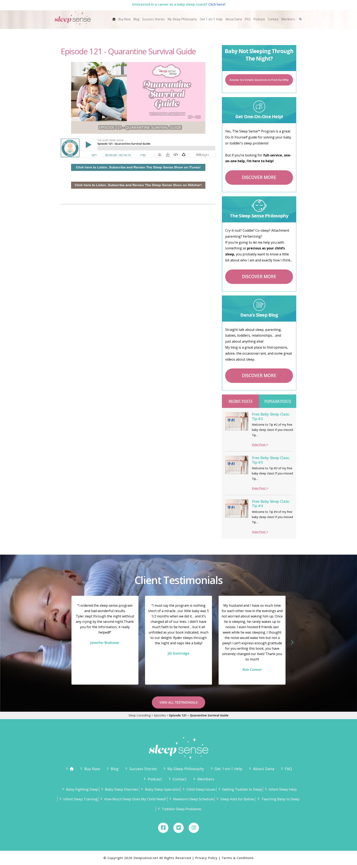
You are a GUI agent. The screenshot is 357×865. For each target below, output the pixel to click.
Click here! (216, 4)
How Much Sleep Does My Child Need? (135, 799)
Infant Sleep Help (283, 789)
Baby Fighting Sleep (82, 789)
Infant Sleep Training (80, 799)
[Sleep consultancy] (114, 21)
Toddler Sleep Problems (181, 809)
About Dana (263, 768)
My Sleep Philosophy (185, 768)
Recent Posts (240, 401)
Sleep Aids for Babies (237, 799)
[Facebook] (163, 828)
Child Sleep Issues (200, 789)
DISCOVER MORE (259, 177)
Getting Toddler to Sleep (242, 789)
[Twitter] (178, 828)
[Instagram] (194, 828)
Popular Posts (277, 401)
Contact (180, 779)
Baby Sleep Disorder (121, 789)
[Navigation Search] (299, 21)
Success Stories (143, 768)
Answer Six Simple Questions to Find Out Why (259, 80)
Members (205, 779)
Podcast (155, 779)
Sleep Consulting (140, 715)
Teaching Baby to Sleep (280, 799)
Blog (115, 768)
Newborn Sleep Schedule (193, 799)
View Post (259, 445)
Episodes (160, 715)
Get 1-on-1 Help (228, 768)
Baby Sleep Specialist (162, 789)
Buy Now (92, 768)
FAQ (288, 768)
